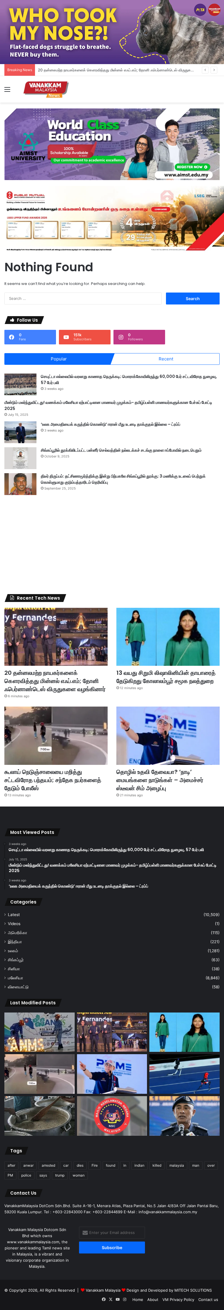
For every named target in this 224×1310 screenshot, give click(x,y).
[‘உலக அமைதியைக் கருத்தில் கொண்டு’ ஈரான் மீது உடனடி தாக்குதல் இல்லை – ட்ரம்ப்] (20, 432)
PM (10, 1175)
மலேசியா (15, 978)
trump (59, 1175)
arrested (48, 1165)
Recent (166, 359)
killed (157, 1165)
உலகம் (13, 950)
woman (79, 1175)
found (110, 1165)
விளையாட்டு (18, 987)
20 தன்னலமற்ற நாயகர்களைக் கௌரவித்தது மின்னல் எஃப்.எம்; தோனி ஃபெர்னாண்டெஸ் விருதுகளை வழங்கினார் (127, 70)
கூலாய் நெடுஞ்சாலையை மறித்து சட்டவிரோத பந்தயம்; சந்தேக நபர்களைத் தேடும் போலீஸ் (52, 780)
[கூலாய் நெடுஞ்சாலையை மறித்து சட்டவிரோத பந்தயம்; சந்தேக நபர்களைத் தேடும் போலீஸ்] (56, 736)
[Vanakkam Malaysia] (46, 89)
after (11, 1165)
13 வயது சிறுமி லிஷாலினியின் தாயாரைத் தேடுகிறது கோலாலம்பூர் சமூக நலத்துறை (166, 677)
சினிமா (14, 968)
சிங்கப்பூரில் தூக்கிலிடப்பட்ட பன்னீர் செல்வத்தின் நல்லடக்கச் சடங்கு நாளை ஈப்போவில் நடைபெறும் (121, 450)
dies (80, 1165)
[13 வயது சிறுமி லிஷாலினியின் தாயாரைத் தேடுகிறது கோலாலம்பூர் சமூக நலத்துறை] (168, 637)
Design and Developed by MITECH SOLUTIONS (169, 1290)
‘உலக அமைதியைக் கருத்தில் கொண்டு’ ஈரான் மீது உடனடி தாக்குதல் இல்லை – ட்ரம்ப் (110, 424)
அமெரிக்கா (17, 932)
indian (139, 1165)
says (43, 1175)
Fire (95, 1165)
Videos (14, 923)
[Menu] (7, 91)
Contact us (208, 1299)
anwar (28, 1165)
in (124, 1165)
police (26, 1175)
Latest (14, 914)
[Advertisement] (112, 544)
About (152, 1299)
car (66, 1165)
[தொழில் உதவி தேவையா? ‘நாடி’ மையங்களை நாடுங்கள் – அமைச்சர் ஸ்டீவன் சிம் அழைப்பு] (168, 736)
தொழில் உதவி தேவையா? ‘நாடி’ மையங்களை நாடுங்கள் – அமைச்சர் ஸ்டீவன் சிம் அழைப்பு (159, 780)
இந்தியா (15, 941)
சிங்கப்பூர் (16, 959)
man (195, 1165)
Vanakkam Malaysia (104, 1290)
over (211, 1165)
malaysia (176, 1165)
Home (137, 1299)
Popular (59, 359)
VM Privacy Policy (178, 1299)
